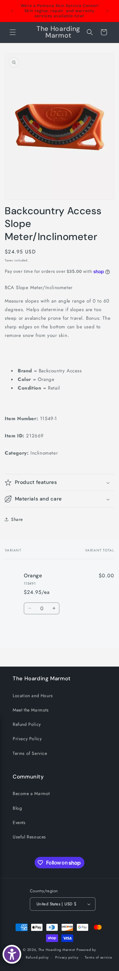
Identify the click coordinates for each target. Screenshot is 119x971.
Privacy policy (67, 957)
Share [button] (17, 519)
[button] (13, 32)
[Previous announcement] (12, 11)
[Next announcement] (107, 11)
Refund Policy (27, 724)
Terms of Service (30, 753)
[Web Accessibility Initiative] (12, 954)
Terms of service (98, 957)
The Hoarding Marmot (56, 949)
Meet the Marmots (31, 710)
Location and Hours (33, 695)
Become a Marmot (31, 793)
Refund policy (37, 957)
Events (19, 822)
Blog (17, 808)
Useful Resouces (29, 837)
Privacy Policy (27, 738)
